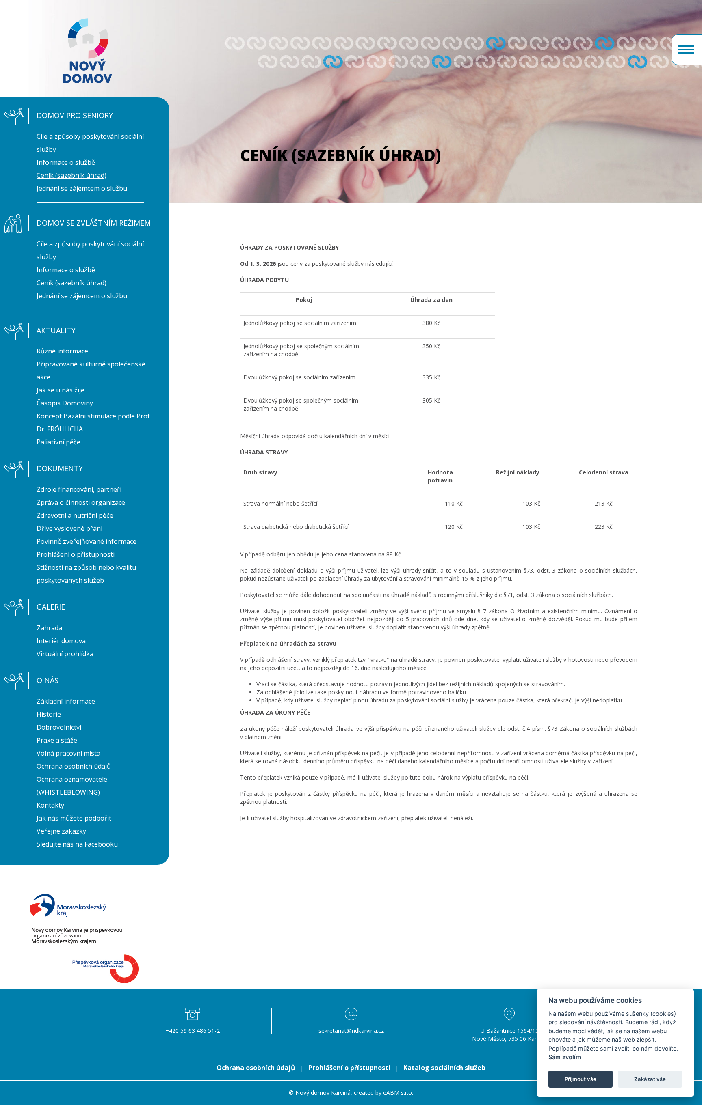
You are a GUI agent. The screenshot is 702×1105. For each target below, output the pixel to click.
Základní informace (66, 701)
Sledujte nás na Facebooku (77, 844)
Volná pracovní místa (68, 753)
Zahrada (49, 627)
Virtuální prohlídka (65, 653)
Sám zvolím (564, 1057)
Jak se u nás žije (60, 390)
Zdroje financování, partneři (79, 489)
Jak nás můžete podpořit (74, 818)
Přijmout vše (580, 1079)
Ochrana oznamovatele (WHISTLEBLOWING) (72, 786)
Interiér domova (61, 640)
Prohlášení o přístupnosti (76, 554)
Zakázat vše (650, 1079)
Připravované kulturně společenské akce (91, 370)
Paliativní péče (58, 441)
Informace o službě (66, 162)
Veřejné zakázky (61, 831)
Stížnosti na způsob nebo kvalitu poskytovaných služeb (86, 574)
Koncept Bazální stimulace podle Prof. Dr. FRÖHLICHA (94, 422)
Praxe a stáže (57, 740)
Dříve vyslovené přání (69, 528)
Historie (49, 714)
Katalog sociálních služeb (444, 1067)
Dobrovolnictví (59, 727)
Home (87, 50)
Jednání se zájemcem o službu (82, 188)
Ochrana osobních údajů (74, 766)
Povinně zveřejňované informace (86, 541)
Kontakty (50, 805)
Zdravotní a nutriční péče (75, 515)
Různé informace (62, 351)
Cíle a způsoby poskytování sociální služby (90, 143)
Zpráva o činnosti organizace (81, 502)
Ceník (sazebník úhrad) (71, 175)
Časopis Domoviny (65, 402)
